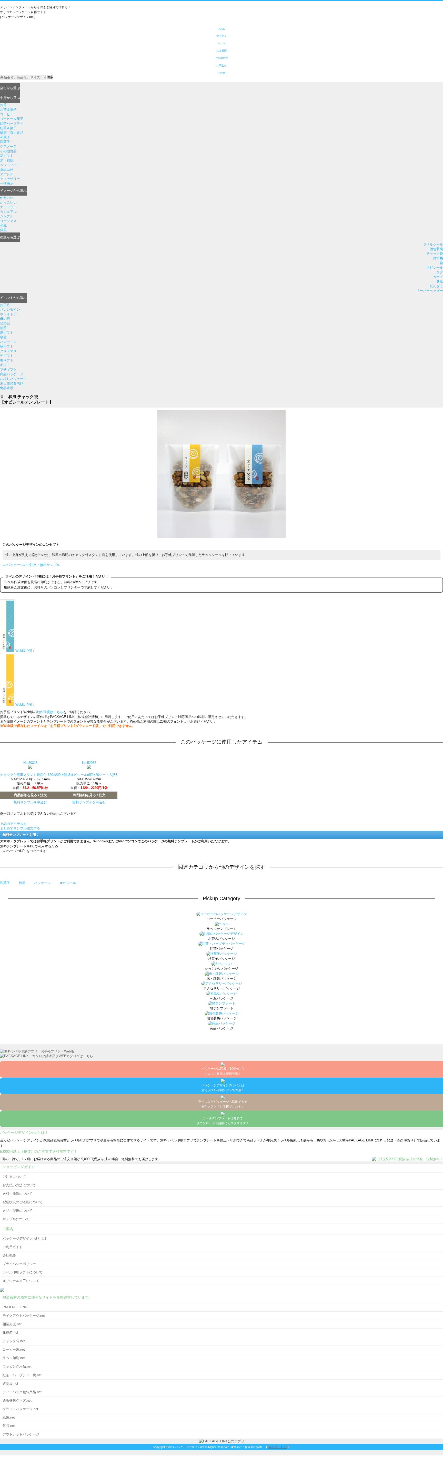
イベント (13, 298)
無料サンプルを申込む (30, 802)
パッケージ (43, 883)
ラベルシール (433, 244)
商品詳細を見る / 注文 (30, 795)
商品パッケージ (11, 374)
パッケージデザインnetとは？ (25, 1238)
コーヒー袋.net (14, 1349)
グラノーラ (8, 146)
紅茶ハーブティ (11, 123)
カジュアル (8, 212)
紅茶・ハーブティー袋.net (22, 1375)
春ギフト (6, 360)
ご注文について (14, 1177)
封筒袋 (438, 258)
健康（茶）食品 (11, 133)
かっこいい (8, 202)
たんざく (436, 286)
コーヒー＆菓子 (11, 119)
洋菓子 (5, 142)
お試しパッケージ (13, 379)
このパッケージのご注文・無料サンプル (30, 565)
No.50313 (30, 763)
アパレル (6, 174)
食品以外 (6, 169)
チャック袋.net (14, 1341)
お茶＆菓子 (8, 110)
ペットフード (10, 165)
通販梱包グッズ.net (17, 1400)
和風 (3, 225)
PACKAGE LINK (15, 1307)
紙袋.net (9, 1417)
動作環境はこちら (50, 712)
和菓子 (5, 137)
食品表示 (6, 388)
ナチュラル (8, 207)
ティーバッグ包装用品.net (22, 1392)
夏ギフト (6, 333)
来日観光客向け (11, 383)
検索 (50, 77)
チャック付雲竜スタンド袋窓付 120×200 (30, 775)
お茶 (3, 105)
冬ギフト (6, 356)
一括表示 (6, 183)
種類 (10, 237)
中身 (10, 98)
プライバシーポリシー (19, 1264)
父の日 (5, 323)
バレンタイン (10, 309)
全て (10, 88)
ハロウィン (8, 342)
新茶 (3, 328)
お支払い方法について (19, 1185)
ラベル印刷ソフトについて (23, 1272)
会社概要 (9, 1255)
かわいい (6, 198)
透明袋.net (10, 1383)
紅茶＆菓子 (8, 128)
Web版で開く (25, 651)
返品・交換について (18, 1210)
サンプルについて (16, 1219)
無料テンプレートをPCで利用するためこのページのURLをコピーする (29, 848)
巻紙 (439, 281)
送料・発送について (18, 1194)
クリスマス (8, 351)
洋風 (3, 230)
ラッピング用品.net (17, 1366)
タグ (439, 272)
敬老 (3, 337)
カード (438, 277)
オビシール (434, 267)
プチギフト (8, 369)
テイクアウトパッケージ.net (24, 1316)
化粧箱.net (10, 1332)
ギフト (5, 365)
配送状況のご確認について (23, 1202)
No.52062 (89, 763)
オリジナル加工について (21, 1281)
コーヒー (6, 114)
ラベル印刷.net (14, 1358)
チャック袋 (434, 254)
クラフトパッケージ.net (20, 1409)
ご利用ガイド (13, 1247)
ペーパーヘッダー (429, 290)
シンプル (6, 216)
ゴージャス (8, 221)
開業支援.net (12, 1324)
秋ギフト (6, 346)
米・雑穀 (6, 160)
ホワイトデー (10, 314)
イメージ (13, 191)
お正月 (5, 305)
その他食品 (8, 151)
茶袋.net (9, 1426)
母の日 (5, 319)
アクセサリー (10, 179)
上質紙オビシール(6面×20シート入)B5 (89, 775)
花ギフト (6, 156)
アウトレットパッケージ (21, 1434)
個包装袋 (436, 249)
